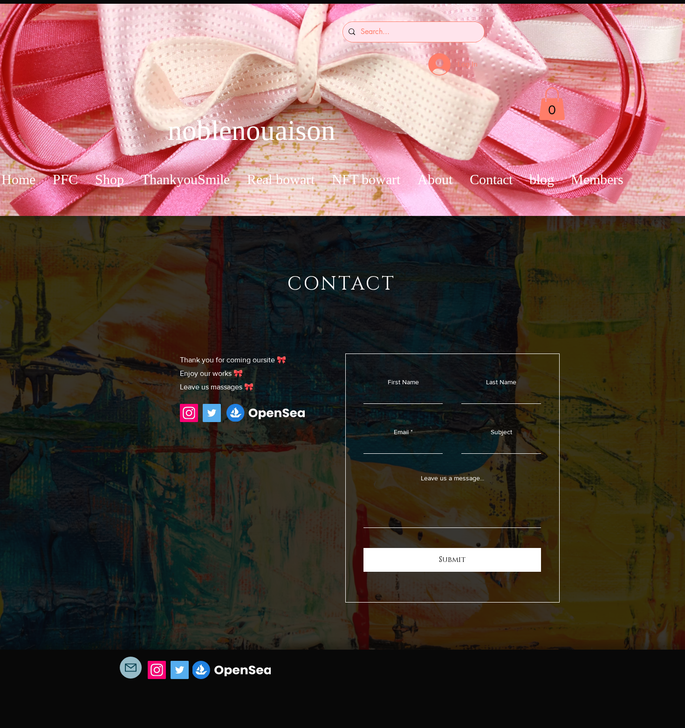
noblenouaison (252, 130)
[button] (552, 103)
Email (401, 432)
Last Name (501, 382)
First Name (403, 382)
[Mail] (131, 668)
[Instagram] (189, 413)
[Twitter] (212, 413)
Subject (501, 432)
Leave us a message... (452, 478)
